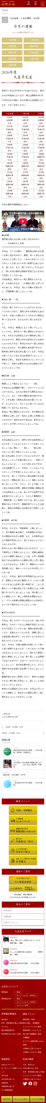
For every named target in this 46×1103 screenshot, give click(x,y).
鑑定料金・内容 (29, 1019)
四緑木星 (34, 46)
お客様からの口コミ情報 (33, 1052)
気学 (16, 717)
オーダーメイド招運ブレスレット (12, 1070)
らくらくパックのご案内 (16, 817)
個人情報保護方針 (8, 1030)
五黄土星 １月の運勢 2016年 (11, 733)
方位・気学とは (29, 1065)
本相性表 (7, 917)
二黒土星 (34, 40)
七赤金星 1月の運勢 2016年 (14, 727)
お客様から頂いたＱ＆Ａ (32, 1048)
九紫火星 (12, 65)
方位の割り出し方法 (30, 1068)
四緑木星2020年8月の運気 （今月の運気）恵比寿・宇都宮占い (27, 751)
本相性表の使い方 (8, 1086)
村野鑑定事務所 (8, 1014)
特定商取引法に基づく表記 (11, 1034)
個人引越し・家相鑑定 (16, 807)
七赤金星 (12, 59)
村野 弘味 (7, 714)
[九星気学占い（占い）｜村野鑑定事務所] (10, 4)
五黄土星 (12, 52)
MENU (42, 5)
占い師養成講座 (14, 877)
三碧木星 (12, 46)
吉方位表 (7, 911)
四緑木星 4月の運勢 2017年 (14, 775)
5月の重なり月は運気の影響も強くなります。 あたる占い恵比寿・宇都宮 (27, 765)
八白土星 (34, 59)
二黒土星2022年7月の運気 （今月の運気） (27, 784)
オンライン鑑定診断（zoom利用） (33, 1043)
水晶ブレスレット (11, 923)
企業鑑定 (11, 857)
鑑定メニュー (29, 1014)
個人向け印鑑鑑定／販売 (16, 837)
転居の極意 (28, 1059)
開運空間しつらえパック (16, 827)
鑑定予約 (6, 1099)
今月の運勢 (23, 26)
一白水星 (12, 40)
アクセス (4, 1027)
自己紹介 (4, 1019)
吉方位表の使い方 (8, 1079)
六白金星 (34, 52)
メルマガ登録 (37, 1099)
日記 (13, 717)
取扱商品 (5, 1059)
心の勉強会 (12, 886)
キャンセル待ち (21, 1099)
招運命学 (11, 847)
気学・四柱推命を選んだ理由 (12, 1023)
